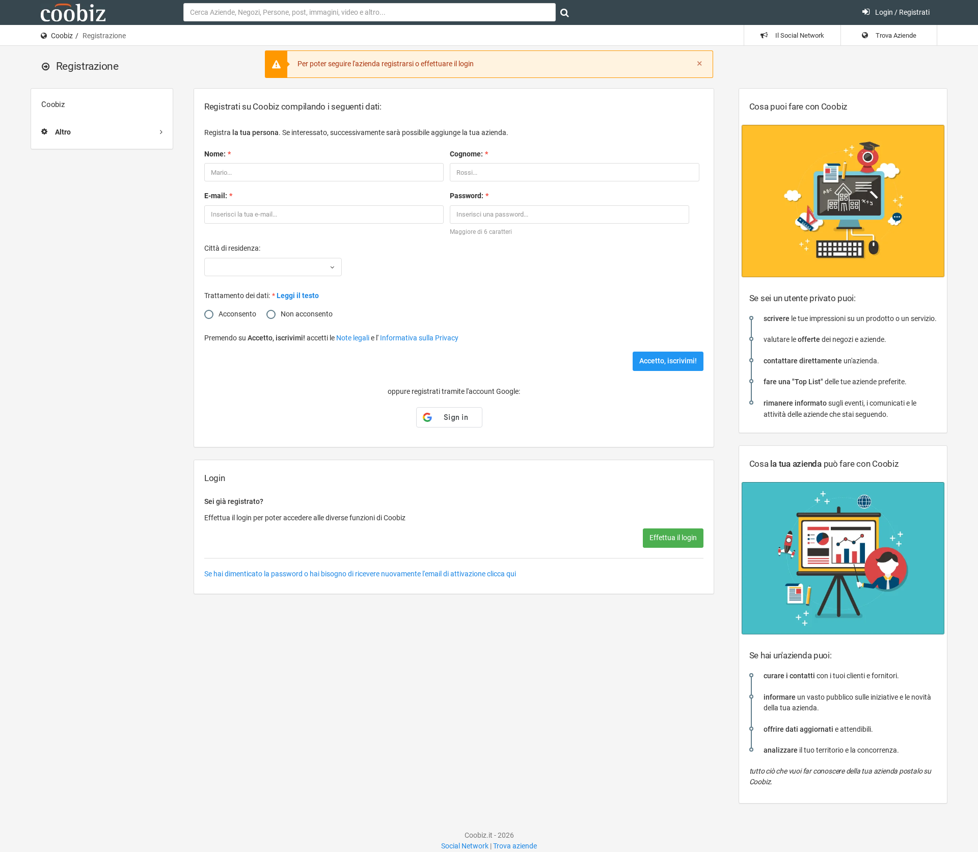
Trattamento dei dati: (237, 295)
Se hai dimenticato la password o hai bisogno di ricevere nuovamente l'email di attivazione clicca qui (360, 574)
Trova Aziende (895, 35)
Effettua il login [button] (673, 538)
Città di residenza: (232, 248)
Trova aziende (515, 846)
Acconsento (237, 314)
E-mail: (215, 196)
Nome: (215, 154)
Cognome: (466, 154)
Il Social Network (799, 35)
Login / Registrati (902, 12)
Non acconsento (307, 314)
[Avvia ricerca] (565, 12)
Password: (466, 196)
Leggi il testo (298, 295)
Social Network (464, 846)
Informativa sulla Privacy (419, 338)
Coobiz (62, 36)
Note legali (353, 338)
